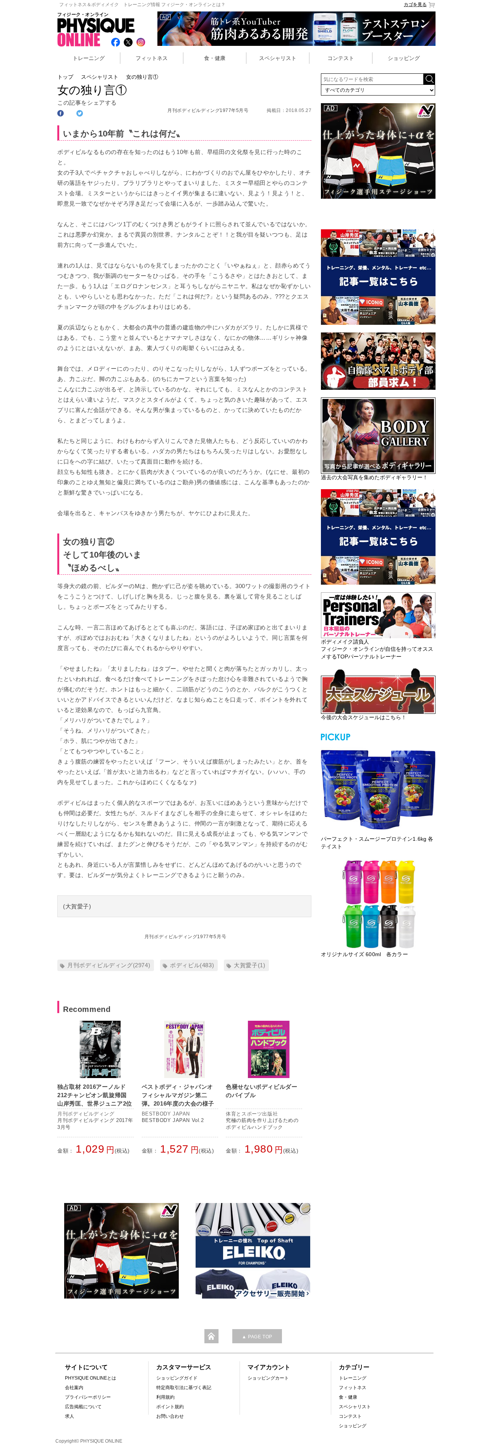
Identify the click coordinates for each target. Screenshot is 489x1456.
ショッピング (404, 58)
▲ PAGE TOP (257, 1336)
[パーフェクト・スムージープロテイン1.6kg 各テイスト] (378, 788)
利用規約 (165, 1397)
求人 (69, 1416)
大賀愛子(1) (249, 965)
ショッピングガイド (177, 1378)
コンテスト (340, 58)
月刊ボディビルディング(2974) (108, 965)
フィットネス (152, 58)
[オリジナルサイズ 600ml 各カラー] (378, 904)
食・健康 (214, 58)
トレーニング (89, 58)
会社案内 (74, 1387)
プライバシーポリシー (88, 1397)
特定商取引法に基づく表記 (183, 1387)
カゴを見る (415, 4)
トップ (65, 77)
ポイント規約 (170, 1406)
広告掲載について (83, 1406)
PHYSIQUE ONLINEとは (90, 1378)
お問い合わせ (170, 1416)
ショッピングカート (268, 1378)
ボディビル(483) (192, 965)
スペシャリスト (277, 58)
